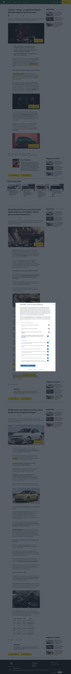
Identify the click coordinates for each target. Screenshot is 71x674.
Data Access (35, 369)
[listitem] (35, 322)
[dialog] (35, 337)
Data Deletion (29, 369)
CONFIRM (28, 365)
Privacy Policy (41, 369)
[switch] (48, 325)
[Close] (53, 305)
